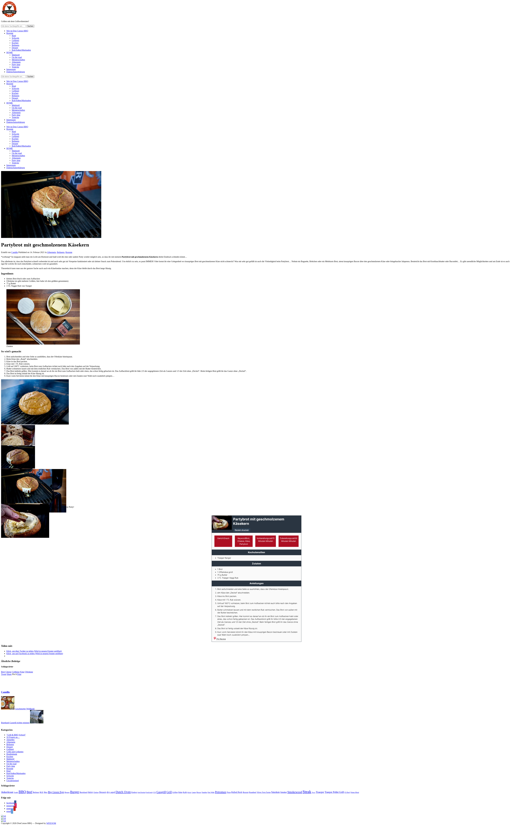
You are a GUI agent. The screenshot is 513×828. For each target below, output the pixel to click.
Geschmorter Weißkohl (24, 709)
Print (19, 674)
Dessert (15, 48)
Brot (3, 672)
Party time (16, 64)
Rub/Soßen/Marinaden (21, 50)
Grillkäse (16, 672)
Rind (14, 36)
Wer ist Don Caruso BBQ (17, 31)
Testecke (15, 67)
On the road (17, 57)
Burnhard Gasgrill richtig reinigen (15, 723)
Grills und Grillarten (14, 752)
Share (9, 674)
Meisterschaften (18, 60)
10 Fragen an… (13, 737)
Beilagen (15, 45)
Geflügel (15, 40)
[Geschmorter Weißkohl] (7, 709)
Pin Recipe (221, 639)
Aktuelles (10, 740)
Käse (22, 672)
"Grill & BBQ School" (16, 735)
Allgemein (16, 62)
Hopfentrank (11, 754)
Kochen (15, 43)
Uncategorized (12, 780)
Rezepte (9, 33)
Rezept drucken (242, 530)
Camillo (14, 252)
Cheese (8, 672)
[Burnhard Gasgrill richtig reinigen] (36, 723)
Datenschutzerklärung (15, 72)
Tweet (3, 674)
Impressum (11, 69)
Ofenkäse (29, 672)
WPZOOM (51, 823)
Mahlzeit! (16, 55)
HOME (9, 52)
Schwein (15, 38)
